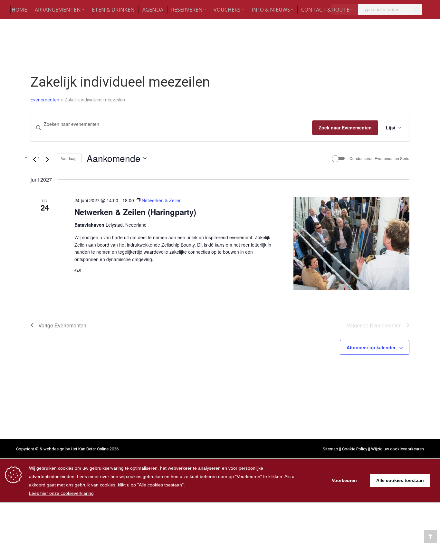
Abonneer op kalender (371, 347)
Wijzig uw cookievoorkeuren (397, 449)
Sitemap (330, 449)
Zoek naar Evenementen (345, 127)
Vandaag (69, 158)
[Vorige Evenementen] (34, 159)
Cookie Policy (354, 449)
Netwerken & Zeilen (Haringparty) (135, 211)
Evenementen (45, 99)
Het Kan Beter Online (90, 449)
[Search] (415, 9)
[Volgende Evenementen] (47, 159)
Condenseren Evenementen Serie (379, 158)
